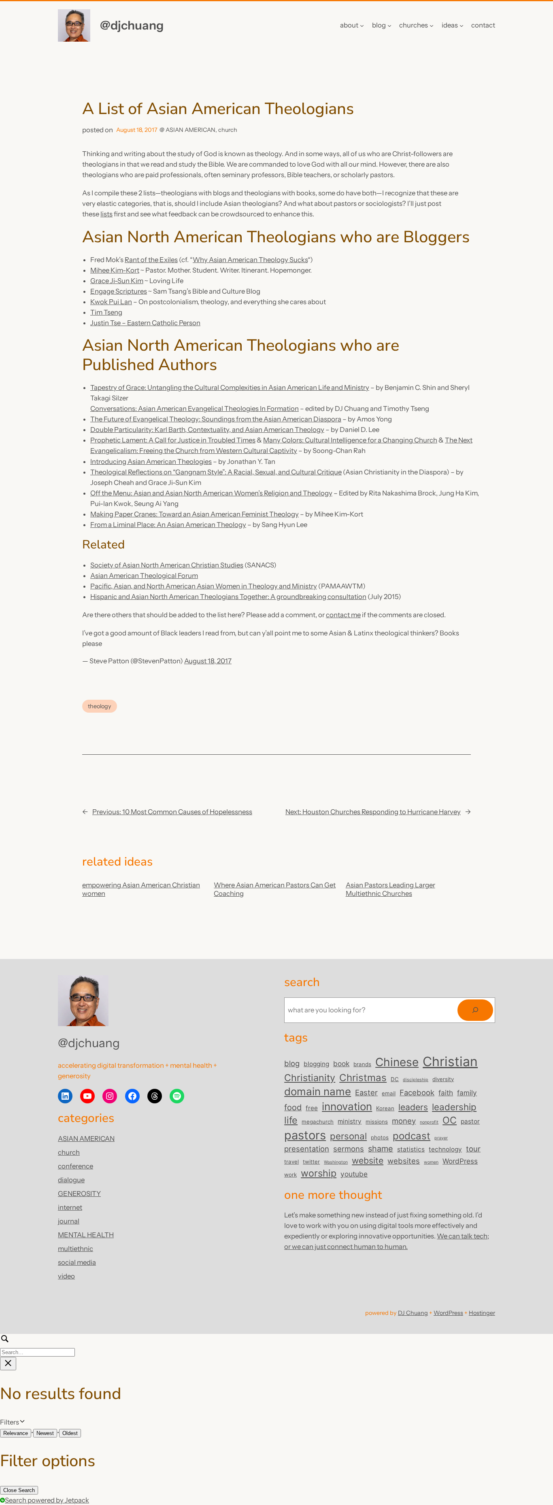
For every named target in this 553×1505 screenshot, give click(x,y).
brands (362, 1064)
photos (380, 1137)
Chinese (397, 1062)
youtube (354, 1174)
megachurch (318, 1121)
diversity (443, 1079)
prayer (441, 1138)
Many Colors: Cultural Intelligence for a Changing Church (350, 440)
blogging (316, 1064)
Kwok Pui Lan (111, 302)
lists (106, 214)
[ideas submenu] (461, 25)
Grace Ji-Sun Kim (116, 281)
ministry (350, 1121)
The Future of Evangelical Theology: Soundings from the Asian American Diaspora (215, 419)
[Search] (475, 1010)
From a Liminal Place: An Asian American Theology (168, 525)
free (312, 1108)
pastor (470, 1121)
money (404, 1120)
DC (395, 1079)
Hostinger (482, 1313)
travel (291, 1161)
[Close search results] (8, 1363)
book (341, 1063)
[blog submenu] (389, 25)
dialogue (71, 1180)
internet (70, 1207)
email (389, 1093)
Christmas (363, 1078)
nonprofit (429, 1122)
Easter (366, 1092)
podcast (411, 1136)
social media (77, 1262)
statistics (411, 1149)
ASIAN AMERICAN (190, 129)
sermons (348, 1148)
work (290, 1174)
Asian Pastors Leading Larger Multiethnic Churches (390, 889)
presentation (306, 1148)
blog (292, 1063)
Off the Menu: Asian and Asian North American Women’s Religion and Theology (211, 493)
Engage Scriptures (118, 291)
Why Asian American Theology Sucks (250, 260)
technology (445, 1149)
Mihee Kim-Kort (114, 270)
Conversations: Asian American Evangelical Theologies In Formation (194, 408)
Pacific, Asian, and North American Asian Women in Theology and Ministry (203, 586)
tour (473, 1148)
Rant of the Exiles (151, 260)
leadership (454, 1106)
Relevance (15, 1433)
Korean (385, 1108)
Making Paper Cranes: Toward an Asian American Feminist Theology (194, 514)
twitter (311, 1161)
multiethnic (75, 1249)
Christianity (309, 1078)
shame (380, 1149)
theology (99, 706)
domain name (317, 1091)
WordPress (460, 1161)
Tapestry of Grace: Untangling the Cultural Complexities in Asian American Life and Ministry (229, 387)
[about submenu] (362, 25)
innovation (347, 1106)
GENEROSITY (79, 1194)
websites (403, 1160)
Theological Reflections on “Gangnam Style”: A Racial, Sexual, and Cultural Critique (216, 472)
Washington (336, 1162)
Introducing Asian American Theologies (151, 461)
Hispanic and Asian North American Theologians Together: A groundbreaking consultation (228, 597)
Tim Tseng (106, 312)
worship (318, 1173)
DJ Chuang (413, 1313)
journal (68, 1221)
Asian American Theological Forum (144, 576)
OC (449, 1120)
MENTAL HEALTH (86, 1235)
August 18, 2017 (208, 661)
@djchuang (132, 25)
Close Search (19, 1490)
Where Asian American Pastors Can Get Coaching (275, 889)
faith (445, 1092)
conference (75, 1166)
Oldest (70, 1433)
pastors (305, 1135)
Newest (45, 1433)
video (66, 1276)
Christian (450, 1061)
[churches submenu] (432, 25)
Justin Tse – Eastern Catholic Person (145, 323)
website (367, 1160)
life (291, 1120)
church (227, 129)
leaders (413, 1107)
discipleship (415, 1079)
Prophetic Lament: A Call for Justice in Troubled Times (172, 440)
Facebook (417, 1092)
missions (377, 1121)
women (431, 1162)
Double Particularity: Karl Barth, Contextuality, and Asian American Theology (207, 429)
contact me (343, 615)
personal (348, 1135)
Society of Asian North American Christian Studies (166, 565)
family (467, 1092)
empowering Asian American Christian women (141, 889)
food (293, 1107)
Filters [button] (21, 1422)
